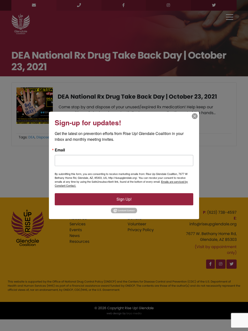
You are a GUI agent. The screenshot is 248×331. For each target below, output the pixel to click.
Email (60, 150)
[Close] (195, 116)
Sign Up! (124, 199)
